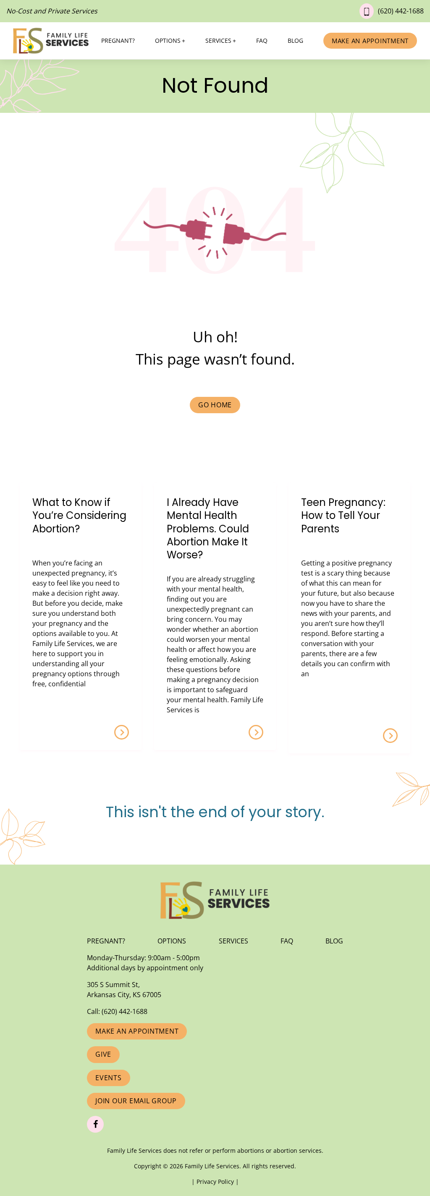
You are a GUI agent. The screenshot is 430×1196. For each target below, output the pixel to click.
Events (108, 1077)
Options (168, 40)
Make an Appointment (370, 40)
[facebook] (95, 1124)
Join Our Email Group (136, 1100)
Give (103, 1054)
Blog (295, 40)
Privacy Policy (216, 1182)
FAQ (261, 40)
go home (215, 404)
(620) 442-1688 (401, 11)
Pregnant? (118, 40)
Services (218, 40)
